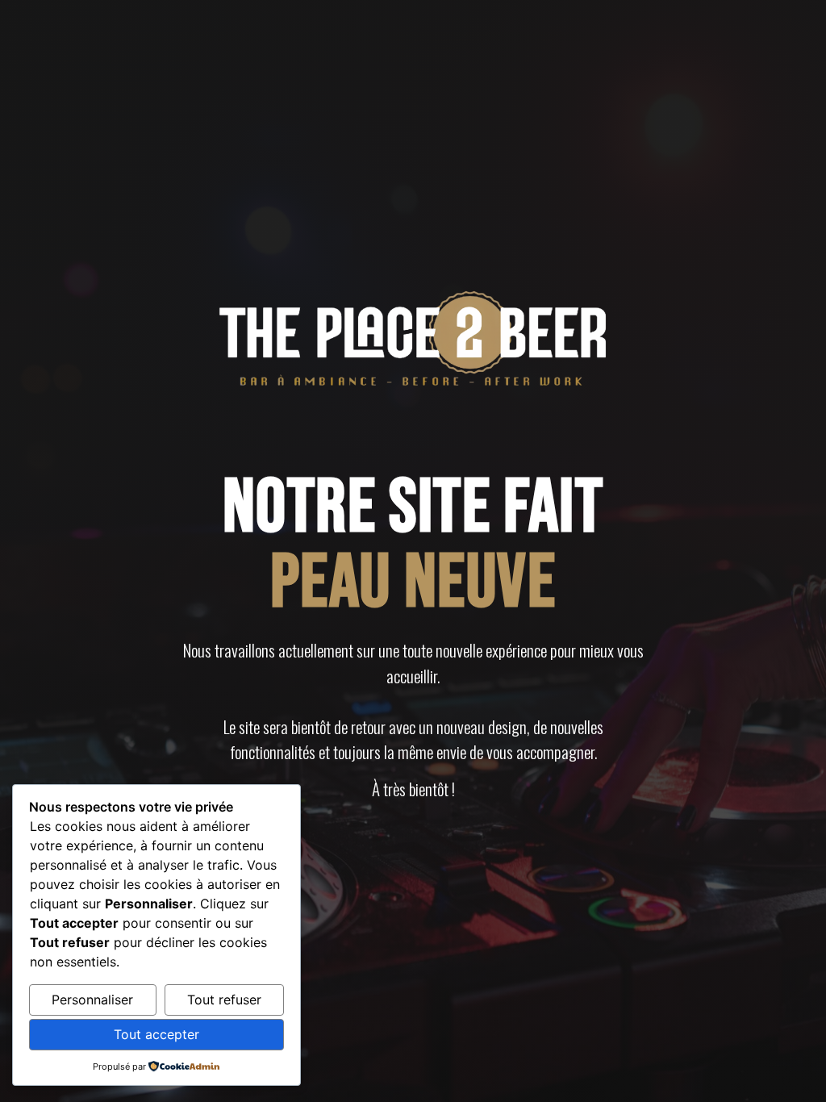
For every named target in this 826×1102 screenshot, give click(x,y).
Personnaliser (92, 999)
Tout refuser (224, 999)
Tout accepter (156, 1034)
